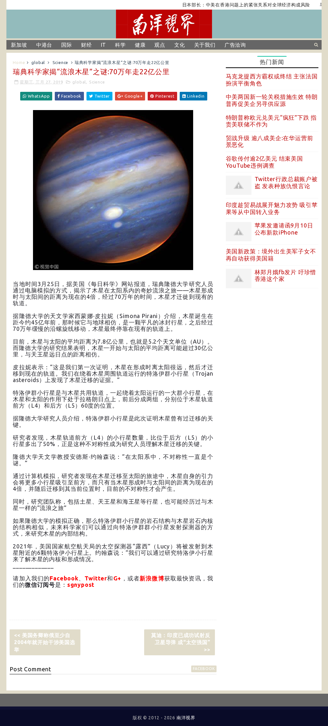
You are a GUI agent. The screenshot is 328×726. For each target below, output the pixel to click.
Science (61, 62)
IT (103, 45)
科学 (120, 45)
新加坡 (19, 45)
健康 (140, 45)
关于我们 (205, 45)
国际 (66, 45)
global (38, 62)
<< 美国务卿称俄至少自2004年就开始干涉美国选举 (44, 642)
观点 (159, 45)
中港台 (44, 45)
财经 (86, 45)
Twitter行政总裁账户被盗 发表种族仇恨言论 (286, 182)
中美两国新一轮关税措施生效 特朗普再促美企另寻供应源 (272, 100)
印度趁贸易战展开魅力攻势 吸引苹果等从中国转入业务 (272, 208)
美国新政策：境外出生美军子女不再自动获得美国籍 (271, 254)
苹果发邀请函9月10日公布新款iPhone (284, 228)
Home (19, 62)
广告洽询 (235, 45)
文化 (179, 45)
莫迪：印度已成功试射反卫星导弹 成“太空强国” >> (180, 642)
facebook (204, 668)
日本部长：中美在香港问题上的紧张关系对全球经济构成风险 (234, 4)
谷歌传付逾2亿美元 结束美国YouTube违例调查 (264, 162)
